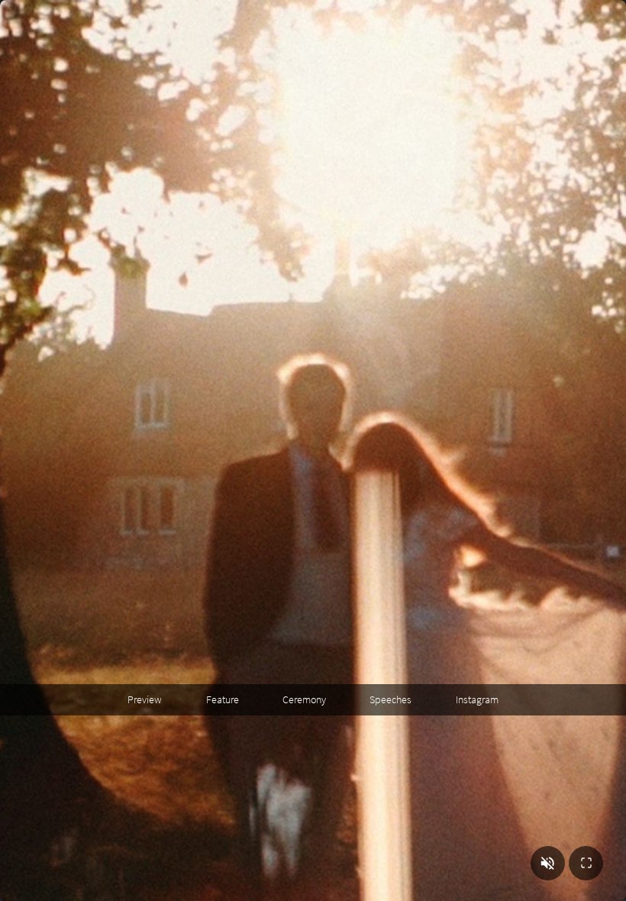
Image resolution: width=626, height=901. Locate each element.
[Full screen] (586, 863)
